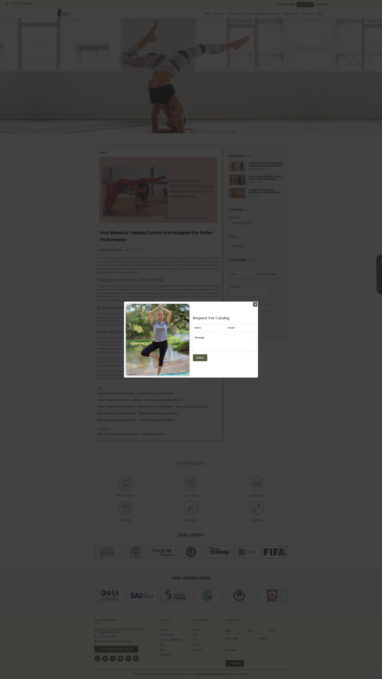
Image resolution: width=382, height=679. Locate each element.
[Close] (255, 304)
